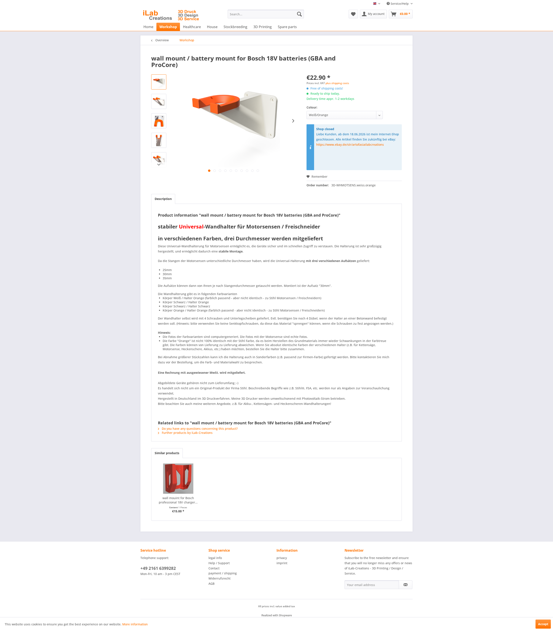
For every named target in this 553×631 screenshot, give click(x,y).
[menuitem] (266, 14)
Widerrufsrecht (219, 578)
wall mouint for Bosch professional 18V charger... (178, 500)
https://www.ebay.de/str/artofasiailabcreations (350, 144)
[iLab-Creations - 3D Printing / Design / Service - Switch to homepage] (171, 15)
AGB (211, 583)
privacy (281, 558)
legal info (215, 558)
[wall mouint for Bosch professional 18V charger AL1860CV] (178, 478)
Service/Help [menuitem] (400, 4)
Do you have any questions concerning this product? (199, 429)
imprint (281, 563)
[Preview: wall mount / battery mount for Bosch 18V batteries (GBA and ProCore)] (158, 81)
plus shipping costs (337, 83)
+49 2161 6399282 (158, 568)
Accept (543, 624)
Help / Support (219, 563)
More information (135, 624)
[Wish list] (353, 14)
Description (163, 199)
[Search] (299, 14)
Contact (213, 568)
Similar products (167, 453)
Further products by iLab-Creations (187, 433)
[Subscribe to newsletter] (405, 584)
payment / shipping (222, 573)
